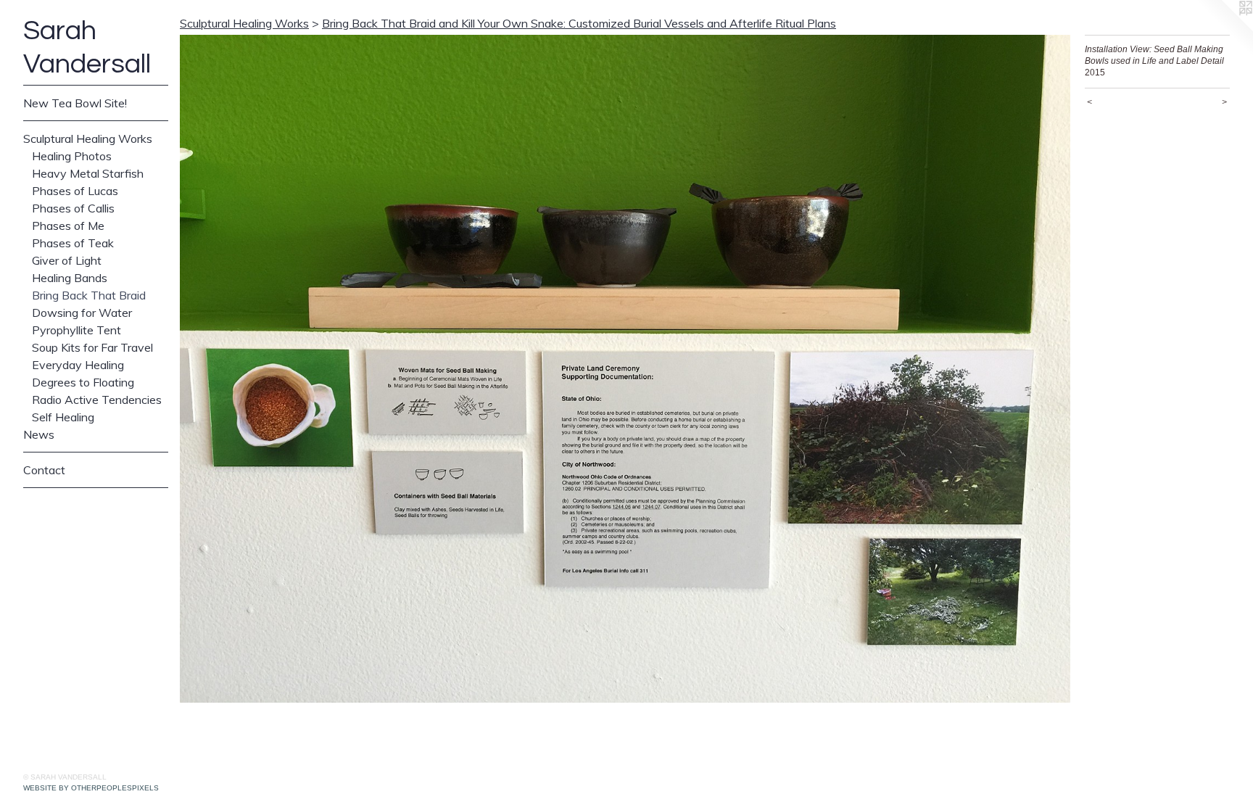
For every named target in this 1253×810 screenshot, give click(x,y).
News (38, 434)
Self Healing (63, 417)
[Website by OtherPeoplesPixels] (1224, 29)
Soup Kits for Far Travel (92, 347)
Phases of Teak (73, 243)
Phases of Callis (73, 208)
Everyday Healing (78, 365)
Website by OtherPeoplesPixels (91, 788)
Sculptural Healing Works (87, 138)
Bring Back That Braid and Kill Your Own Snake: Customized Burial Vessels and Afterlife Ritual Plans (579, 23)
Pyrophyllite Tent (76, 330)
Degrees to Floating (83, 382)
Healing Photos (72, 156)
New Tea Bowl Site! (75, 103)
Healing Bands (69, 277)
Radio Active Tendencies (97, 399)
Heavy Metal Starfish (88, 173)
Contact (44, 470)
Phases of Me (68, 225)
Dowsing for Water (82, 312)
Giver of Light (67, 260)
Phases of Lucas (75, 190)
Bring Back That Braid (89, 295)
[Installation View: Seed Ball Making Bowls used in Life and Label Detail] (625, 369)
